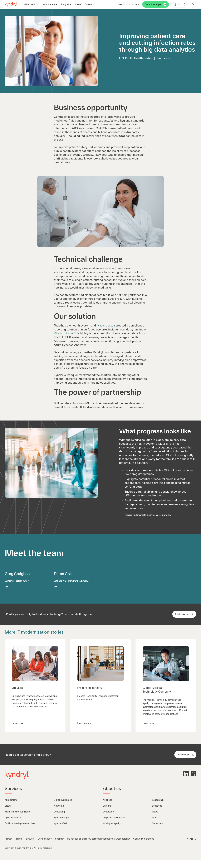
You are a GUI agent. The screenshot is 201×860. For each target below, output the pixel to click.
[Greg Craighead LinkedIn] (6, 587)
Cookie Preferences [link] (143, 838)
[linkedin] (186, 773)
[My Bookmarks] (184, 4)
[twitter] (193, 773)
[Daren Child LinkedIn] (55, 587)
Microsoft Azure (63, 333)
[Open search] (193, 4)
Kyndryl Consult (106, 325)
